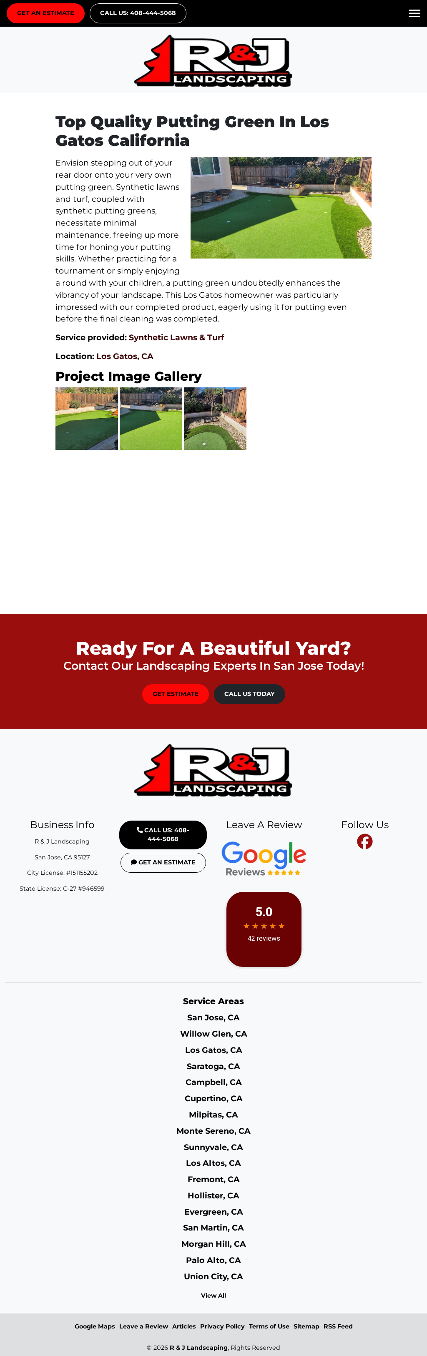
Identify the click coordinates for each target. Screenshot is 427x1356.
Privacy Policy (222, 1326)
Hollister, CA (213, 1195)
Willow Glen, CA (213, 1034)
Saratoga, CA (213, 1066)
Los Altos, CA (213, 1163)
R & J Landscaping (199, 1347)
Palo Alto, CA (213, 1260)
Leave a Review (143, 1326)
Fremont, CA (214, 1179)
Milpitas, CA (213, 1115)
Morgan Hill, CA (213, 1244)
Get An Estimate (45, 13)
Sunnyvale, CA (213, 1147)
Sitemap (306, 1326)
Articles (184, 1326)
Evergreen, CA (213, 1212)
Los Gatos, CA (124, 356)
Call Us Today (249, 694)
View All (213, 1295)
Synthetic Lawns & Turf (176, 337)
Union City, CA (213, 1276)
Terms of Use (269, 1326)
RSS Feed (338, 1326)
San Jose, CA (213, 1017)
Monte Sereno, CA (213, 1131)
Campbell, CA (214, 1082)
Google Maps (95, 1326)
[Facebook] (365, 842)
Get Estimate (175, 694)
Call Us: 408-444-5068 (138, 13)
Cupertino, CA (214, 1098)
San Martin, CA (213, 1228)
